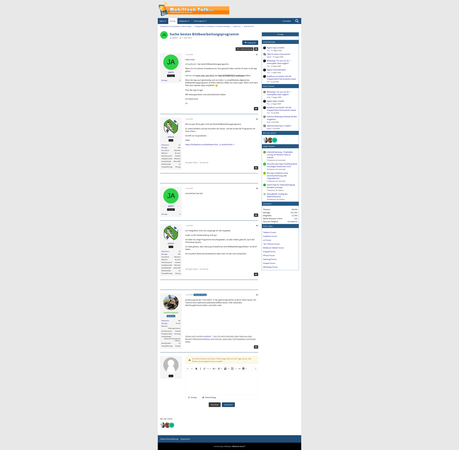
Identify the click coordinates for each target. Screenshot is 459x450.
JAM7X (175, 38)
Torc (268, 50)
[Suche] (297, 21)
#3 (257, 188)
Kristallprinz (293, 221)
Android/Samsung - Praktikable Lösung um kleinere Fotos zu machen (280, 154)
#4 (257, 225)
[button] (192, 397)
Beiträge (164, 80)
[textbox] (221, 383)
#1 (257, 54)
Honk (268, 97)
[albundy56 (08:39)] (266, 140)
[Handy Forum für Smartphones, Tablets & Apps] (229, 9)
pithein (269, 57)
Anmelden (287, 21)
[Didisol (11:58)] (274, 140)
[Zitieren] (256, 108)
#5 (257, 295)
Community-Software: (229, 446)
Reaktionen (165, 145)
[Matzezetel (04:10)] (270, 140)
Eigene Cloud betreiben (276, 70)
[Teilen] (256, 49)
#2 (257, 119)
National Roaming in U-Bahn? (279, 126)
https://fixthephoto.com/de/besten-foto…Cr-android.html (208, 144)
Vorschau (215, 404)
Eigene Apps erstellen (275, 47)
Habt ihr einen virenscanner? (278, 54)
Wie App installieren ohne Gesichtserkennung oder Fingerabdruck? (277, 175)
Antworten (228, 404)
